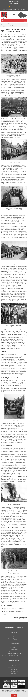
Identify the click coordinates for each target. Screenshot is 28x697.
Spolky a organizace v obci (21, 23)
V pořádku (14, 695)
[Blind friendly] (21, 687)
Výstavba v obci (14, 671)
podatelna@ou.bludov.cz (14, 638)
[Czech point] (14, 687)
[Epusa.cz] (14, 684)
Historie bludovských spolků (9, 25)
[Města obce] (6, 687)
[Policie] (14, 682)
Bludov (12, 14)
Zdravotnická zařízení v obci (14, 667)
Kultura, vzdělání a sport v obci (9, 23)
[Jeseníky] (21, 684)
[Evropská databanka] (6, 684)
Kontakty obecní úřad (14, 1)
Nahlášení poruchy (15, 7)
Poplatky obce (14, 673)
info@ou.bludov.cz (14, 641)
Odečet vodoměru (14, 5)
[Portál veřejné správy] (6, 682)
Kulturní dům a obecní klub (14, 666)
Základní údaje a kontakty (14, 664)
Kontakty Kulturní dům (14, 3)
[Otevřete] (21, 682)
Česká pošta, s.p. (14, 669)
